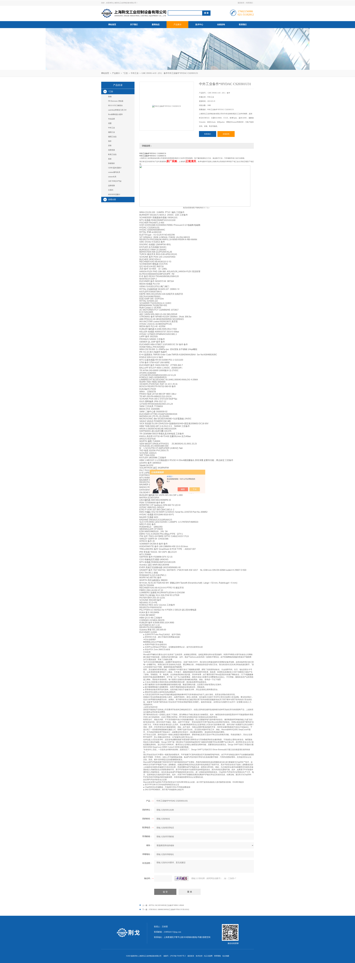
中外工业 (135, 73)
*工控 (125, 73)
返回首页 (241, 3)
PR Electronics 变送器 (115, 101)
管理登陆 (217, 956)
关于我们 (134, 24)
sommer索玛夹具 (114, 172)
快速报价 (111, 163)
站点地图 (225, 956)
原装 (109, 146)
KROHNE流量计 (114, 194)
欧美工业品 (112, 154)
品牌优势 (111, 186)
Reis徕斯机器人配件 (115, 114)
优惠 (109, 123)
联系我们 (249, 3)
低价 (109, 141)
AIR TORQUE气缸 (115, 181)
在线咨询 (221, 24)
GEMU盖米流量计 (114, 168)
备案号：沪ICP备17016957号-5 (174, 956)
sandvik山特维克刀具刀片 (117, 110)
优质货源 (111, 150)
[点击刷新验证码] (181, 878)
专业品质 (111, 119)
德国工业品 (112, 137)
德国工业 (111, 132)
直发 (109, 159)
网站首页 (112, 24)
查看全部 (112, 199)
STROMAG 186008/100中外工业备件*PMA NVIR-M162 (169, 909)
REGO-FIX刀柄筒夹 (115, 105)
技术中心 (199, 24)
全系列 (110, 190)
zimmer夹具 (112, 177)
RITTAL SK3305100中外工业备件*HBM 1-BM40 (166, 905)
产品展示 (177, 24)
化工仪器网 (208, 956)
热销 (109, 97)
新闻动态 (156, 24)
